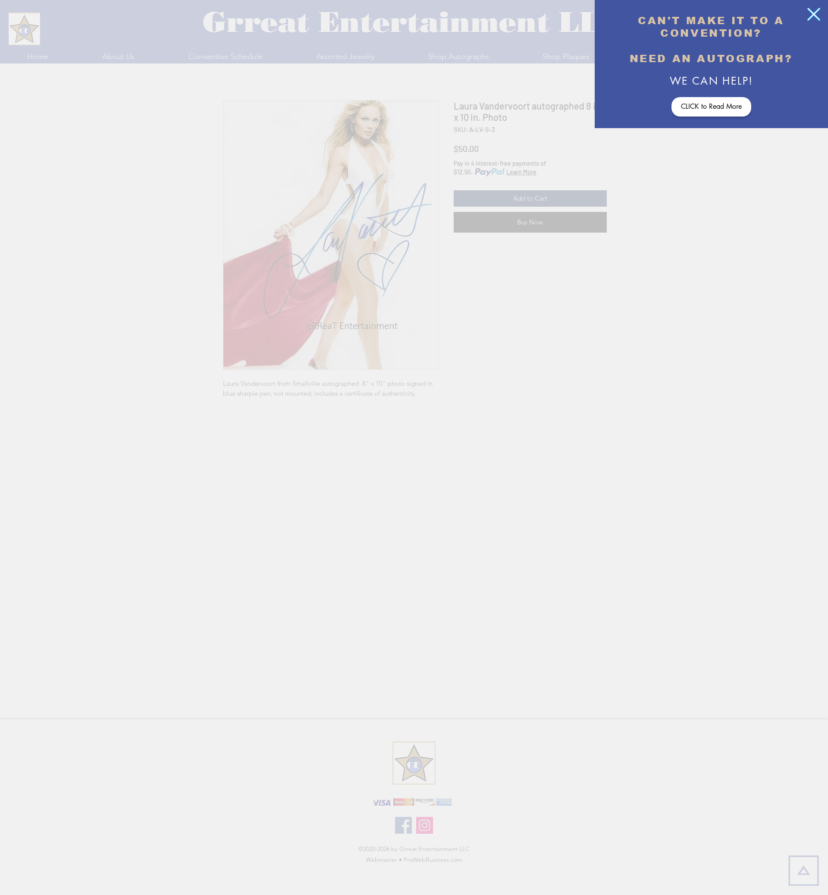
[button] (813, 14)
